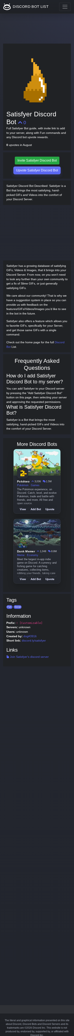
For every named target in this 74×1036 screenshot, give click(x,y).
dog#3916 (30, 636)
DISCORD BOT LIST (30, 7)
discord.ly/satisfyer (34, 640)
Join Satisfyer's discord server (29, 656)
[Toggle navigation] (65, 7)
